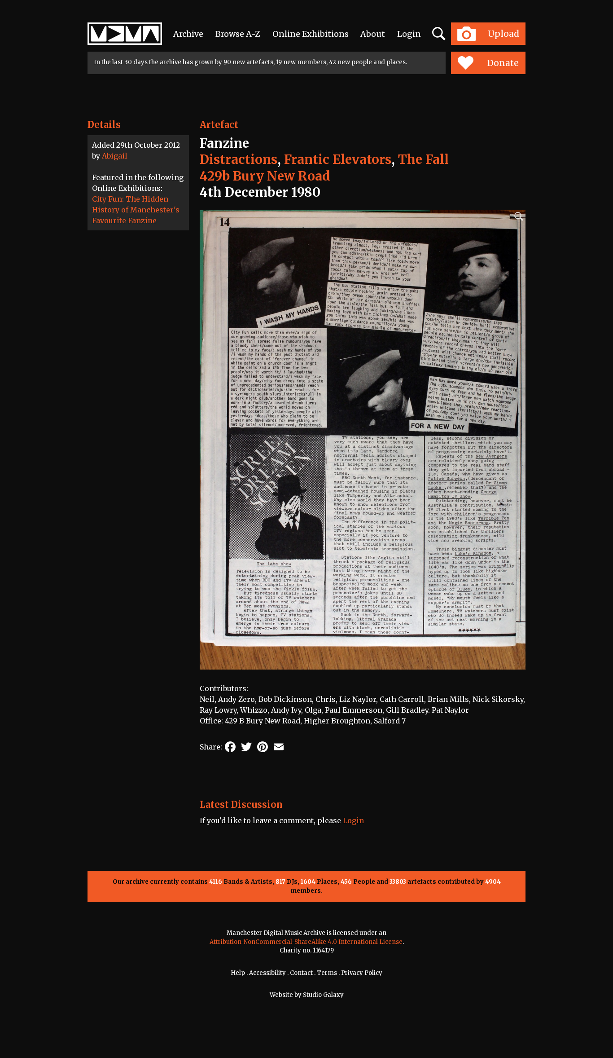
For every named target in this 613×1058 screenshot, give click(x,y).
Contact (301, 973)
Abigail (114, 155)
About (372, 34)
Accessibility (267, 973)
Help (238, 973)
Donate (503, 62)
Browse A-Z (237, 34)
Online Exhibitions (310, 34)
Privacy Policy (361, 973)
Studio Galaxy (323, 995)
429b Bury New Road (265, 176)
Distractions (238, 159)
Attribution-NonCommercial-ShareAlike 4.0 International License (306, 942)
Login (409, 34)
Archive (188, 34)
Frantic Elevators (337, 159)
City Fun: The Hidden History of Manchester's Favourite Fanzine (136, 209)
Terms (327, 973)
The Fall (423, 159)
